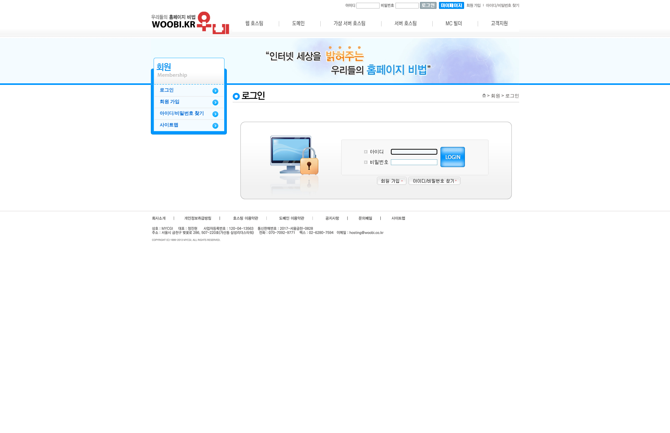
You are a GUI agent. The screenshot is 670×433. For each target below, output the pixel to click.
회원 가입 (170, 101)
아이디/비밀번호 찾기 (182, 113)
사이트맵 (169, 125)
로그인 (167, 90)
